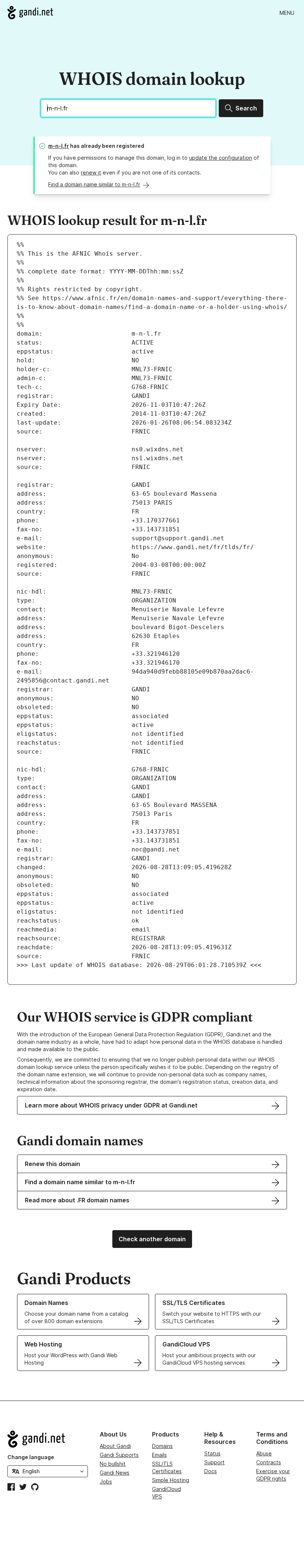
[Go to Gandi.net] (30, 12)
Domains (162, 1446)
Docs (210, 1471)
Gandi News (114, 1472)
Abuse (264, 1453)
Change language (30, 1457)
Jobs (106, 1481)
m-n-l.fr (58, 146)
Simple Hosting (170, 1480)
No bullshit (113, 1464)
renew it (91, 172)
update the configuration (220, 158)
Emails (159, 1455)
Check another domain (152, 1239)
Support (214, 1462)
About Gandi (115, 1446)
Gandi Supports (119, 1455)
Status (212, 1453)
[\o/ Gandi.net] (47, 1439)
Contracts (268, 1462)
